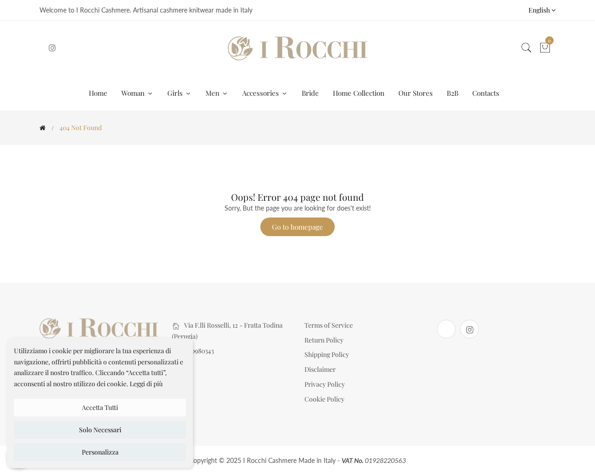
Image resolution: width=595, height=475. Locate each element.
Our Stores (415, 93)
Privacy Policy (324, 384)
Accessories (261, 93)
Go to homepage (297, 226)
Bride (310, 93)
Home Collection (358, 93)
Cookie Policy (324, 399)
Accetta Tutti (100, 407)
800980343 (199, 350)
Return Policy (324, 340)
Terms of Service (328, 325)
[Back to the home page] (43, 128)
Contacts (485, 93)
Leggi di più (146, 383)
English (540, 10)
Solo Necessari (100, 429)
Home (98, 93)
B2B (452, 93)
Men (213, 93)
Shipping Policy (326, 354)
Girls (176, 93)
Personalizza (100, 452)
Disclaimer (320, 369)
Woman (133, 93)
